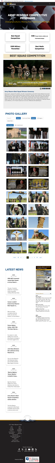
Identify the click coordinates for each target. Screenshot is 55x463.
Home (12, 426)
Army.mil (19, 432)
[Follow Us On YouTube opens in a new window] (29, 449)
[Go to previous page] (21, 257)
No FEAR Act (19, 429)
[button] (29, 1)
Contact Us (11, 430)
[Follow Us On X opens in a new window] (22, 449)
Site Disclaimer (11, 433)
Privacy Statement (12, 432)
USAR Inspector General (15, 441)
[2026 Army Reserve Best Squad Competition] (27, 73)
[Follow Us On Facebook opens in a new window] (19, 449)
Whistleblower (19, 430)
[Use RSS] (36, 449)
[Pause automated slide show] (41, 88)
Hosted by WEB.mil (19, 459)
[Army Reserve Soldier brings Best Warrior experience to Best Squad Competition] (16, 196)
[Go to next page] (34, 257)
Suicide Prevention (15, 440)
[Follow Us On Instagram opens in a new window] (26, 449)
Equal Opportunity (15, 434)
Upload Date (10, 121)
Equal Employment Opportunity (15, 436)
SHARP (15, 438)
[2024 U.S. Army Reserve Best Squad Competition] (38, 171)
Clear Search (10, 125)
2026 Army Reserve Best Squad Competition (19, 91)
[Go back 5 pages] (18, 257)
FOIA (19, 426)
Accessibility (12, 429)
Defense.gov (20, 433)
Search (18, 118)
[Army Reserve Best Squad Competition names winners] (38, 133)
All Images (39, 118)
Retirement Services (15, 437)
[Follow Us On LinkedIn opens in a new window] (32, 449)
